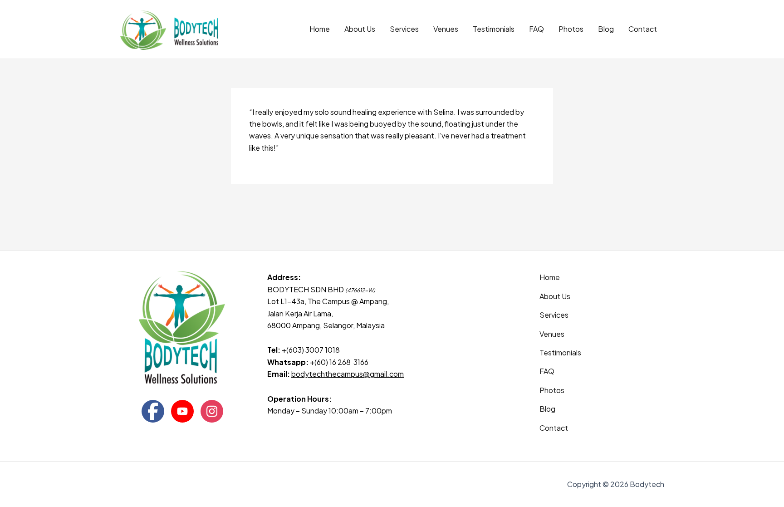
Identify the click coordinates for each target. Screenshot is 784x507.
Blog (606, 29)
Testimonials (493, 29)
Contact (642, 29)
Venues (445, 29)
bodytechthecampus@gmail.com (347, 374)
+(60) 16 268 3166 (339, 362)
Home (319, 29)
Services (404, 29)
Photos (571, 29)
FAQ (536, 29)
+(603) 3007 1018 (311, 349)
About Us (359, 29)
